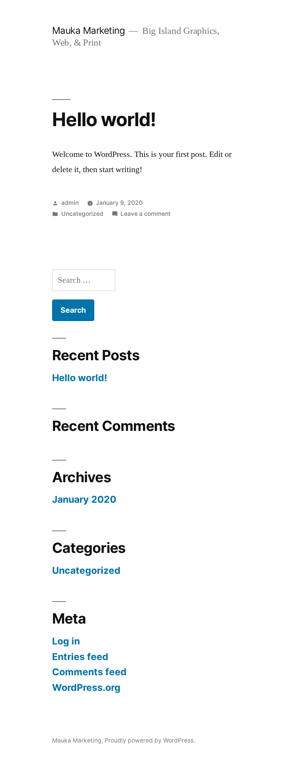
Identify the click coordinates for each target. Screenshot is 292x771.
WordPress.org (86, 687)
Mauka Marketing (88, 30)
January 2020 (84, 499)
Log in (66, 641)
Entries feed (80, 656)
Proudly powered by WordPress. (150, 740)
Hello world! (104, 119)
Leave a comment (146, 213)
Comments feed (89, 672)
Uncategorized (82, 213)
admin (70, 202)
